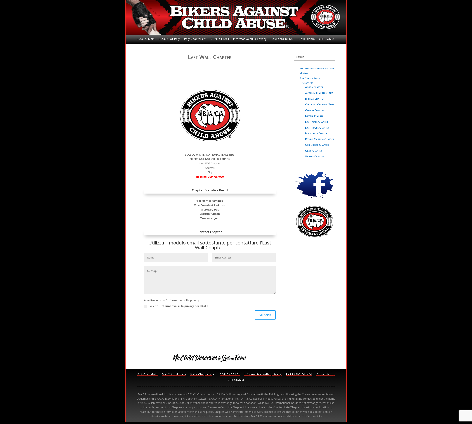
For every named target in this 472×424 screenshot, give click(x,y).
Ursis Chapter (313, 150)
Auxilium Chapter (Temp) (319, 93)
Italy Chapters (193, 39)
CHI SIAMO (326, 39)
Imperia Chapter (314, 116)
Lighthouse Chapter (317, 127)
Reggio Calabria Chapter (319, 139)
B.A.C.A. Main (146, 39)
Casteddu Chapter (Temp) (320, 104)
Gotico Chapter (314, 110)
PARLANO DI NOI (282, 39)
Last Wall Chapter (316, 121)
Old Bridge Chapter (317, 144)
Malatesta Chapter (316, 133)
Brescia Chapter (314, 98)
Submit (265, 314)
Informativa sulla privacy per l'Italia (184, 306)
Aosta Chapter (314, 87)
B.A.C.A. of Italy (169, 39)
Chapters (307, 83)
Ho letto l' (178, 306)
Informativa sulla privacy (250, 39)
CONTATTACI (220, 39)
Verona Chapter (314, 156)
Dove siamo (307, 39)
